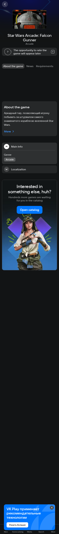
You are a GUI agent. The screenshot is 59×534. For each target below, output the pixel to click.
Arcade (29, 43)
